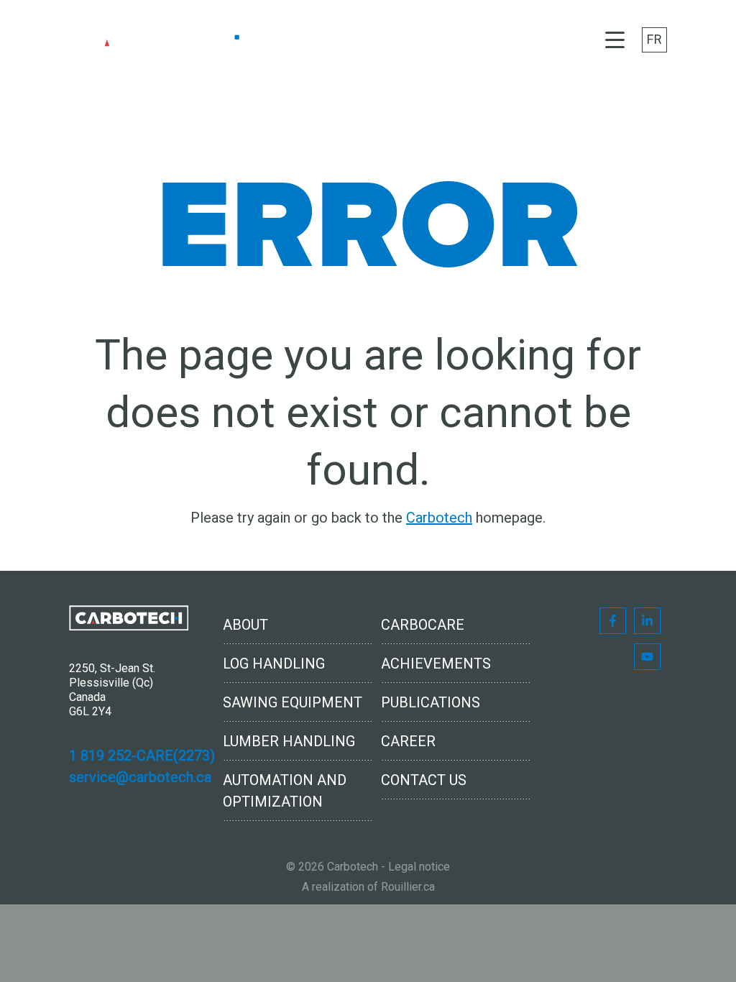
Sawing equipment (292, 702)
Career (408, 741)
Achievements (436, 663)
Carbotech (439, 517)
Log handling (274, 663)
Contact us (423, 780)
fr (654, 39)
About (245, 624)
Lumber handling (289, 741)
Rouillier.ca (408, 887)
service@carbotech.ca (140, 777)
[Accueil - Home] (162, 39)
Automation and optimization (284, 790)
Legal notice (419, 866)
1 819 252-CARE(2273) (142, 755)
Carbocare (422, 624)
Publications (430, 702)
